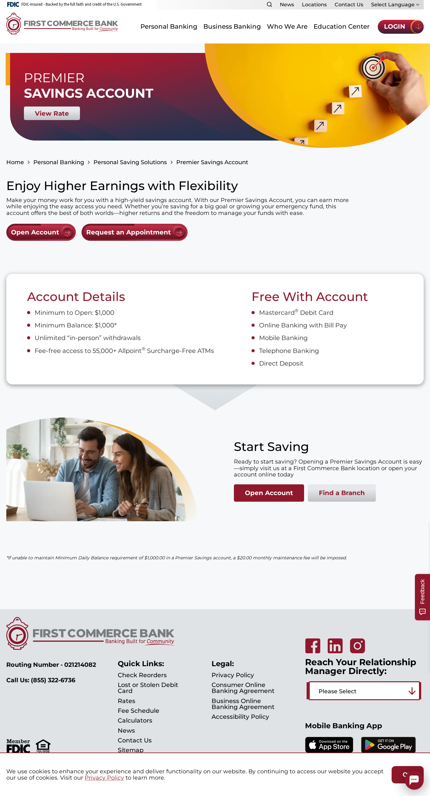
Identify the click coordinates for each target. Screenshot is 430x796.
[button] (414, 780)
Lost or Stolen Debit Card (148, 688)
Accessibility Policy (240, 716)
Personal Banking (168, 26)
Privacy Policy (233, 675)
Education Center (342, 26)
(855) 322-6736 (53, 680)
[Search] (269, 4)
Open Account (269, 493)
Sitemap (131, 750)
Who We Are (287, 26)
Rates (126, 701)
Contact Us (349, 5)
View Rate (52, 113)
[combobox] (364, 690)
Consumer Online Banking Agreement (243, 688)
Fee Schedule (138, 710)
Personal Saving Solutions (130, 162)
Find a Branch (342, 493)
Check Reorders (142, 675)
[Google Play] (388, 751)
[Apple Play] (329, 751)
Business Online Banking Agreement (243, 704)
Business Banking (232, 26)
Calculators (135, 720)
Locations (314, 5)
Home (15, 162)
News (287, 5)
